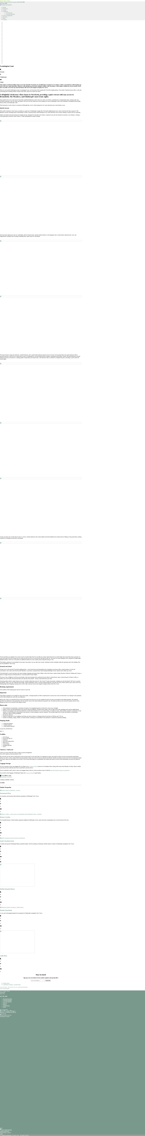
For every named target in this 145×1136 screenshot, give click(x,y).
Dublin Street (6, 983)
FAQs (4, 1007)
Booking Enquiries (12, 2)
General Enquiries (7, 1000)
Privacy (5, 1004)
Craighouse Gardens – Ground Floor (12, 984)
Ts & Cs (5, 1003)
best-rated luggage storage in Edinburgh (59, 770)
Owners (6, 2)
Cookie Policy (6, 1005)
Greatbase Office (33, 766)
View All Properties (4, 988)
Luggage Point (29, 773)
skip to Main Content (5, 0)
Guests (1, 2)
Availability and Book (6, 776)
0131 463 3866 (21, 2)
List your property (7, 1001)
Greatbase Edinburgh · (6, 1135)
